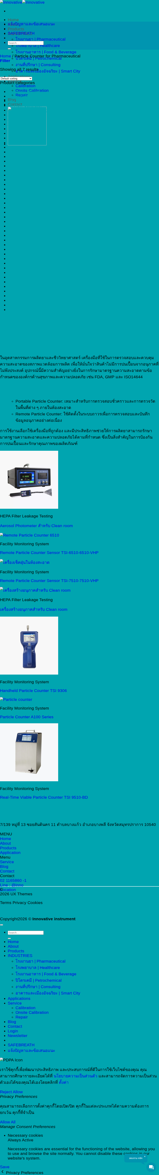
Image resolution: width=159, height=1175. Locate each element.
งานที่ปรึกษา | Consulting (38, 64)
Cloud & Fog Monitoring (30, 152)
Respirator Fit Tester (26, 281)
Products (16, 29)
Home (13, 19)
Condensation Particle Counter (36, 156)
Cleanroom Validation (27, 147)
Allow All (8, 1122)
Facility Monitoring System (32, 184)
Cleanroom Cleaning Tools (32, 142)
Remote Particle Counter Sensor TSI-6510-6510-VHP (49, 552)
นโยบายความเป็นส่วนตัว (75, 1076)
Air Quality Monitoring (28, 110)
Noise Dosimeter (23, 249)
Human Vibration (23, 217)
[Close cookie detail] (3, 1172)
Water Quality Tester (26, 305)
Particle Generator (24, 268)
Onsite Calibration (32, 1012)
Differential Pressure (27, 170)
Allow (18, 1092)
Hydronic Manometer (27, 226)
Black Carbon (20, 133)
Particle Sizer (20, 272)
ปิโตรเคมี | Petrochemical (39, 980)
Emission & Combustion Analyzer (38, 179)
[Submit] (9, 48)
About (13, 946)
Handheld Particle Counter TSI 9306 (33, 690)
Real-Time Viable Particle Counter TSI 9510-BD (44, 797)
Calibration (25, 86)
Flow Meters (19, 198)
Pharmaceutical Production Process (41, 277)
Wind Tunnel (19, 309)
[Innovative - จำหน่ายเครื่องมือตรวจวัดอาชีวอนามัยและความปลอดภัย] (22, 2)
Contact (15, 1026)
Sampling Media (23, 286)
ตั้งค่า (64, 1082)
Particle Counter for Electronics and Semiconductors (56, 258)
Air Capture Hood (24, 101)
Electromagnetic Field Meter (34, 175)
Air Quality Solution (25, 114)
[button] (5, 60)
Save (5, 1167)
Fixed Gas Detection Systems (35, 193)
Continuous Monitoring (29, 166)
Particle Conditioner (26, 254)
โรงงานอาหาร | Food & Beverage (46, 52)
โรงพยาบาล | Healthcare (38, 45)
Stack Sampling (22, 295)
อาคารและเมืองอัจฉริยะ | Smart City (48, 71)
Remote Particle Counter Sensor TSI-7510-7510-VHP (49, 580)
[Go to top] (1, 924)
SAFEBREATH (21, 33)
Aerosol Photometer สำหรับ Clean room (36, 525)
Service (15, 1003)
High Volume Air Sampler (31, 221)
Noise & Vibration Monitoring (34, 240)
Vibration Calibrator (25, 300)
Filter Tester (19, 189)
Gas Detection (21, 203)
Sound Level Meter (25, 291)
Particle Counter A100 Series (27, 717)
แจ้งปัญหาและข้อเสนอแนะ (31, 24)
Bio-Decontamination (27, 128)
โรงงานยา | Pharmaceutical (41, 39)
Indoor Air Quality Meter (30, 230)
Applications (19, 998)
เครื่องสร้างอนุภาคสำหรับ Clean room (33, 609)
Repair (22, 1017)
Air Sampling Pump (25, 119)
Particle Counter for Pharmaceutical (41, 263)
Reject (6, 1092)
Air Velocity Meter (24, 124)
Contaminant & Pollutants (31, 161)
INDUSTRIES (20, 955)
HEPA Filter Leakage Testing (34, 212)
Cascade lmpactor (24, 138)
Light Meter (18, 235)
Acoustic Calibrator (25, 91)
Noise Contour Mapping (30, 244)
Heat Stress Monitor (26, 207)
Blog (12, 1021)
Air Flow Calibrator (25, 105)
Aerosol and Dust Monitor (31, 96)
